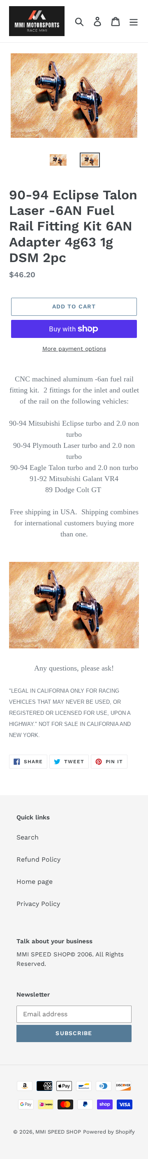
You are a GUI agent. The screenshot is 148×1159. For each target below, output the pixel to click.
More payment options (74, 348)
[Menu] (134, 21)
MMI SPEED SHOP (58, 1132)
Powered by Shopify (109, 1132)
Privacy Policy (38, 904)
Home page (34, 881)
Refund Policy (38, 859)
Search (27, 837)
